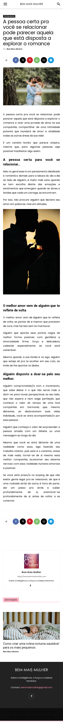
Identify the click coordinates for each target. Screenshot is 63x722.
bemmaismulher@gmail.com (36, 687)
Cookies (32, 711)
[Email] (44, 60)
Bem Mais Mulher (14, 49)
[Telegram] (51, 60)
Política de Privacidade (16, 711)
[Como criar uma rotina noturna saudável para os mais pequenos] (31, 626)
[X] (23, 60)
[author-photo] (31, 567)
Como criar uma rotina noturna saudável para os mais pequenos (31, 645)
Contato (52, 711)
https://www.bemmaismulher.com (31, 576)
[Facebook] (16, 60)
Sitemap (42, 711)
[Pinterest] (30, 60)
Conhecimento (9, 16)
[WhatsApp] (37, 60)
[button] (5, 4)
